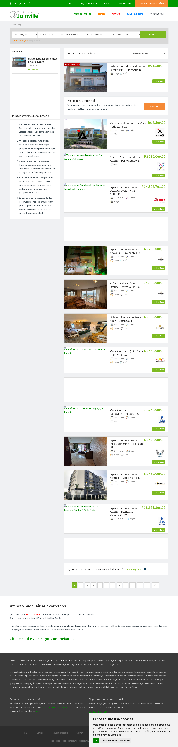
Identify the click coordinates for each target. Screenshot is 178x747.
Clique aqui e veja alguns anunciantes (42, 639)
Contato (107, 3)
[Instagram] (20, 3)
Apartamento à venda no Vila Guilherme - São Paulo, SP (127, 444)
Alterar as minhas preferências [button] (115, 740)
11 (140, 585)
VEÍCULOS (116, 14)
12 (147, 585)
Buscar (154, 34)
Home (26, 732)
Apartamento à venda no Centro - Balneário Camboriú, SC (125, 512)
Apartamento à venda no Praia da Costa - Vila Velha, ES (125, 191)
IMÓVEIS (101, 14)
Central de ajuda (124, 3)
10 (133, 585)
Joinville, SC (32, 65)
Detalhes (160, 81)
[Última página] (155, 585)
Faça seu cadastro (89, 3)
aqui (37, 711)
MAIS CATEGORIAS (157, 14)
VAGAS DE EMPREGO (82, 14)
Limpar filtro (34, 40)
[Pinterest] (29, 3)
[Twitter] (25, 3)
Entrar (72, 3)
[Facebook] (10, 3)
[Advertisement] (116, 226)
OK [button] (96, 740)
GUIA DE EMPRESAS (134, 14)
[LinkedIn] (15, 3)
